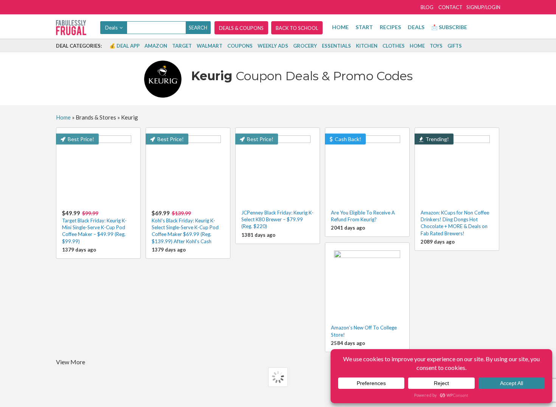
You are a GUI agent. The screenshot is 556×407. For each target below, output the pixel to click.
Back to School (297, 28)
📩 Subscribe (449, 27)
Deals (416, 27)
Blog (427, 7)
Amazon (155, 46)
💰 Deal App (124, 46)
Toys (436, 46)
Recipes (390, 27)
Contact (450, 7)
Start (364, 27)
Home (340, 27)
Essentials (336, 46)
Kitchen (366, 46)
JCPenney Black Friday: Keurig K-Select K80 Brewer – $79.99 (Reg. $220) (277, 219)
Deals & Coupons (241, 28)
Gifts (454, 46)
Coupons (240, 46)
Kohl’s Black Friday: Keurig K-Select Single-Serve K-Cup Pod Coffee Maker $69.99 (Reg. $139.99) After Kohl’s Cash (185, 227)
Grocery (305, 46)
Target (182, 46)
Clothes (393, 46)
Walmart (209, 46)
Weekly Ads (273, 46)
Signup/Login (483, 7)
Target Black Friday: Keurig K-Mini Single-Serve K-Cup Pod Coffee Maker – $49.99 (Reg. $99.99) (94, 227)
